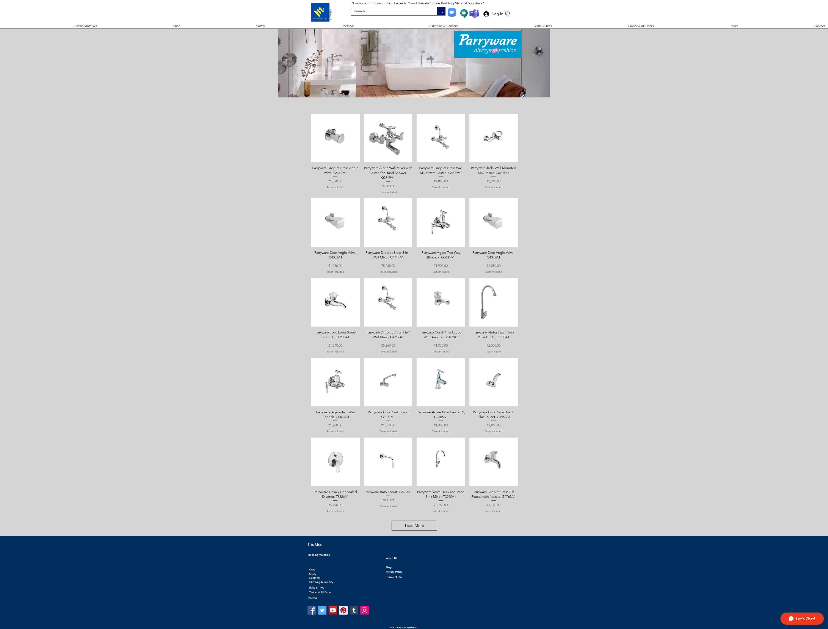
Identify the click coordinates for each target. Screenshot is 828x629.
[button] (507, 13)
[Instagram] (364, 610)
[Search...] (441, 11)
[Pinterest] (343, 610)
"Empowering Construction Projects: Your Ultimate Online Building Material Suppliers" (417, 3)
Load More (414, 525)
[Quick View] (335, 138)
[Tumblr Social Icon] (354, 610)
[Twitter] (322, 610)
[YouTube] (333, 610)
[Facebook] (311, 610)
